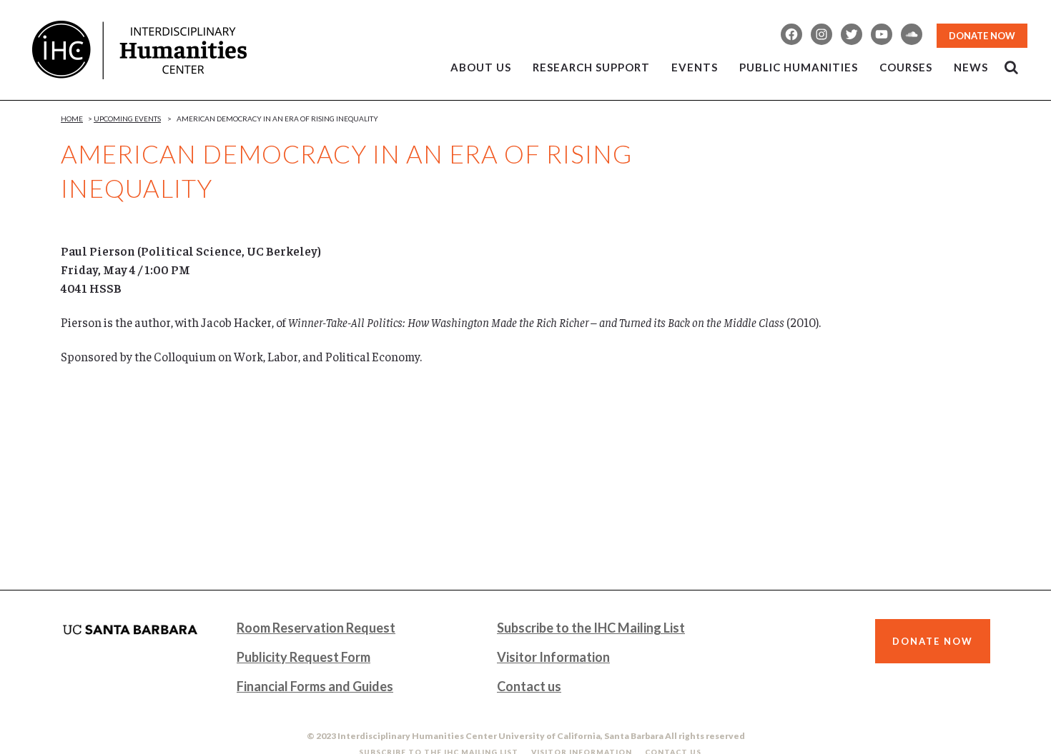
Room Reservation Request (316, 627)
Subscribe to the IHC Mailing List (591, 627)
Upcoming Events (127, 118)
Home (72, 118)
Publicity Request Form (303, 657)
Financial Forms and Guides (315, 686)
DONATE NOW (982, 35)
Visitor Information (553, 657)
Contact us (529, 686)
